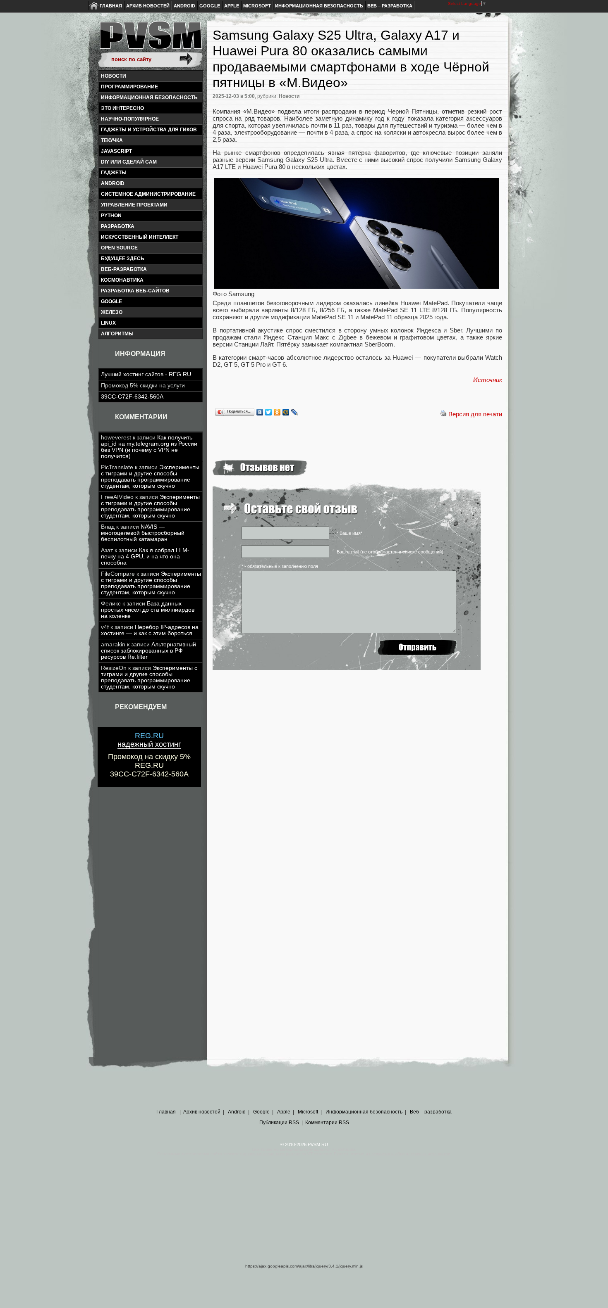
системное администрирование (148, 194)
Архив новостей (148, 5)
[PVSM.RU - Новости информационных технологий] (150, 39)
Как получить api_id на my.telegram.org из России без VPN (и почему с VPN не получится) (149, 446)
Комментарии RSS (327, 1122)
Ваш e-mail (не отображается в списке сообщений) (390, 551)
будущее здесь (122, 258)
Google (209, 5)
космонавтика (122, 280)
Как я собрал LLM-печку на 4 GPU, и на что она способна (145, 556)
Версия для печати (475, 414)
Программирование (129, 87)
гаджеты (114, 173)
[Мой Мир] (286, 412)
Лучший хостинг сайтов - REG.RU (146, 374)
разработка (117, 226)
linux (108, 323)
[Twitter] (268, 412)
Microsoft (257, 5)
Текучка (112, 140)
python (111, 215)
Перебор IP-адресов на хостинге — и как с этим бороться (150, 630)
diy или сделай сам (129, 162)
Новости (113, 76)
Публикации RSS (279, 1122)
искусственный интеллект (139, 237)
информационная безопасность (149, 97)
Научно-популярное (130, 119)
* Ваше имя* (349, 533)
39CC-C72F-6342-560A (132, 397)
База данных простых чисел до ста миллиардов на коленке (147, 610)
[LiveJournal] (294, 412)
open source (119, 248)
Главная (111, 5)
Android (184, 5)
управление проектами (134, 205)
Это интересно (122, 108)
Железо (111, 312)
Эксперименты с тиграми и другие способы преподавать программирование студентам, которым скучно (150, 476)
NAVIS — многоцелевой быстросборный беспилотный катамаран (142, 533)
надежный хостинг (149, 739)
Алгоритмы (117, 334)
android (112, 183)
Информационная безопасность (319, 5)
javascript (116, 151)
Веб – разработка (389, 5)
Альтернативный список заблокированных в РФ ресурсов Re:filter (148, 650)
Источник (487, 379)
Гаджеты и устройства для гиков (149, 130)
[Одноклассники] (277, 412)
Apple (231, 5)
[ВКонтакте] (260, 412)
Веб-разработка (124, 269)
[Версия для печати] (443, 414)
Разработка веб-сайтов (135, 291)
